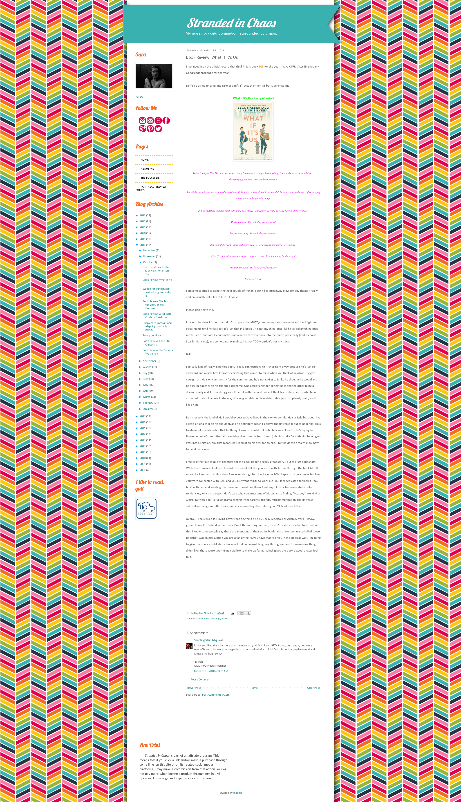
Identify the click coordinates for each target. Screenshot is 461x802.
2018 (143, 245)
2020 (143, 233)
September (149, 361)
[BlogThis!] (242, 613)
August (147, 367)
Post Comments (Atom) (216, 694)
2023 (143, 215)
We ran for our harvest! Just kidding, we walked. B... (158, 292)
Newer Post (194, 688)
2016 (143, 422)
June (145, 379)
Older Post (313, 688)
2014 (143, 434)
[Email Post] (232, 613)
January (147, 409)
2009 (143, 464)
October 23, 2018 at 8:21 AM (211, 671)
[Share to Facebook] (249, 613)
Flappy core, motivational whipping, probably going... (157, 326)
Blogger (237, 793)
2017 (143, 416)
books (224, 618)
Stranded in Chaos (230, 23)
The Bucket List (151, 177)
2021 (143, 227)
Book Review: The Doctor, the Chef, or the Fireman (158, 305)
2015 (143, 428)
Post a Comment (201, 679)
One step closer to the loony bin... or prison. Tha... (156, 271)
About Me (147, 168)
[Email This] (239, 613)
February (148, 403)
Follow (139, 96)
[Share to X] (245, 613)
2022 (143, 221)
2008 (143, 470)
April (145, 391)
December (149, 250)
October (148, 262)
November (149, 256)
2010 (143, 458)
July (145, 373)
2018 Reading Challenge (207, 618)
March (147, 397)
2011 (143, 452)
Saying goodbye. (152, 335)
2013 (143, 440)
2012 (143, 446)
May (145, 385)
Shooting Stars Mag (205, 640)
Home (254, 688)
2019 (143, 239)
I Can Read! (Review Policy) (150, 188)
